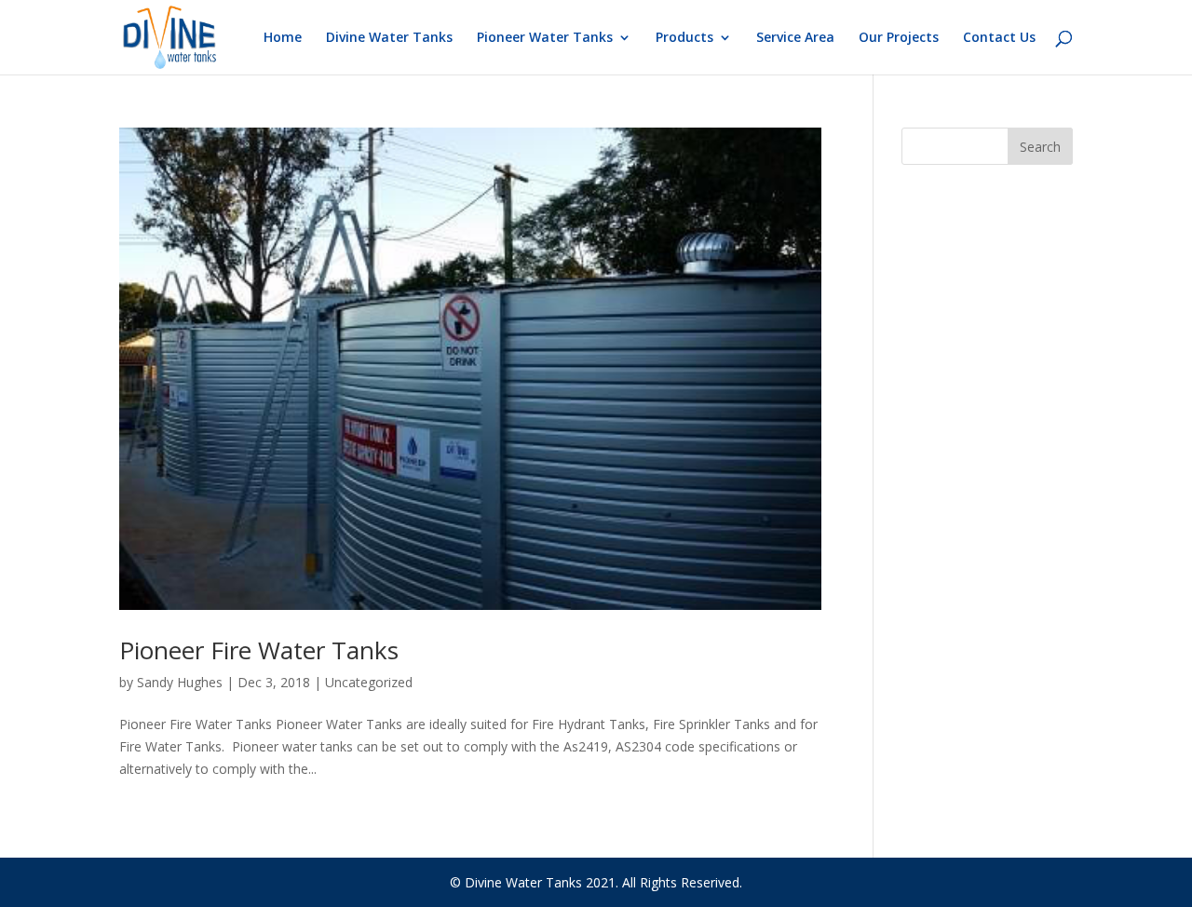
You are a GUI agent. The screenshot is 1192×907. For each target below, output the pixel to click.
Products (684, 38)
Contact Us (999, 38)
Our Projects (899, 38)
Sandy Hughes (180, 682)
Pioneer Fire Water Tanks (259, 650)
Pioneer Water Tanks (545, 38)
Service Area (795, 38)
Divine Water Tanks (389, 38)
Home (283, 38)
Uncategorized (369, 682)
